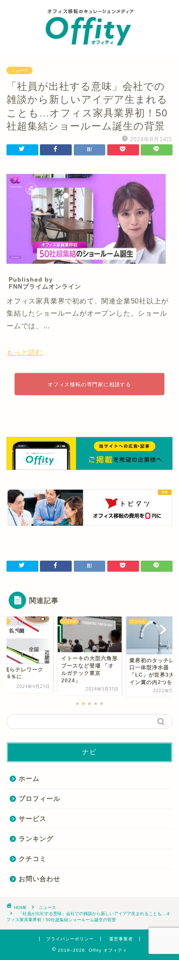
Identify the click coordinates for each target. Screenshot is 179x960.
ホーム (29, 778)
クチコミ (32, 858)
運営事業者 (121, 938)
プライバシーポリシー (70, 938)
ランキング (36, 838)
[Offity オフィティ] (89, 46)
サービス (32, 818)
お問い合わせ (39, 878)
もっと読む (25, 352)
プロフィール (39, 798)
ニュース (19, 70)
